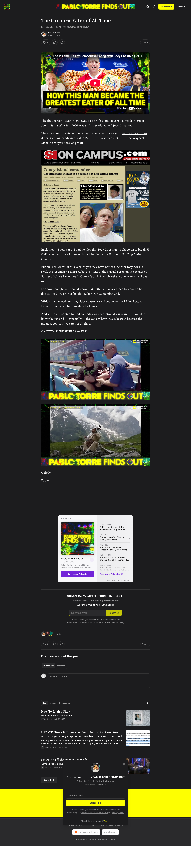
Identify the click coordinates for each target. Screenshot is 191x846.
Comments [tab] (48, 665)
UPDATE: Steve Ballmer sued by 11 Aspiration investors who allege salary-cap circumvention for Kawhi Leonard (81, 734)
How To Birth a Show (56, 711)
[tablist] (54, 666)
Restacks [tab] (61, 665)
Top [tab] (44, 703)
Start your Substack (87, 832)
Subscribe (166, 6)
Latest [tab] (52, 703)
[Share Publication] (154, 7)
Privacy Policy (118, 812)
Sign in (182, 6)
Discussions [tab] (64, 703)
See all (47, 780)
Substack (80, 839)
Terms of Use (110, 809)
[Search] (148, 7)
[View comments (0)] (55, 42)
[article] (95, 717)
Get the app (110, 832)
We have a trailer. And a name (56, 715)
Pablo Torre (54, 32)
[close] (124, 764)
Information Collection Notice (94, 812)
